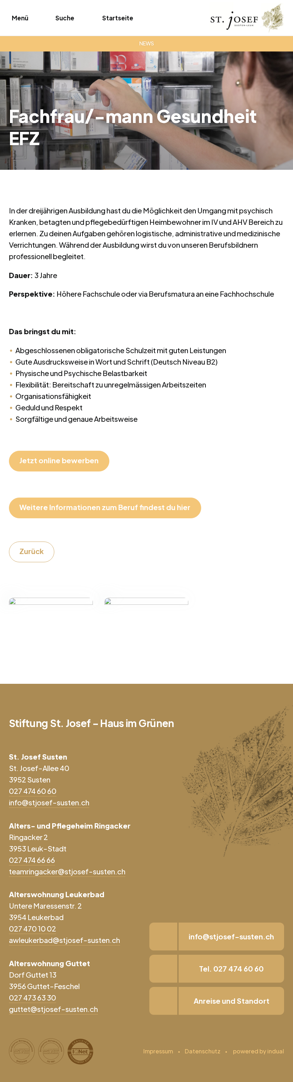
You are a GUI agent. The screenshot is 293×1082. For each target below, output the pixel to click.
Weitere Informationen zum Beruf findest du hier (104, 507)
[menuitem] (158, 1051)
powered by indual (258, 1051)
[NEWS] (146, 43)
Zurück (31, 551)
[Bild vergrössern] (51, 623)
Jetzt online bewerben (59, 460)
